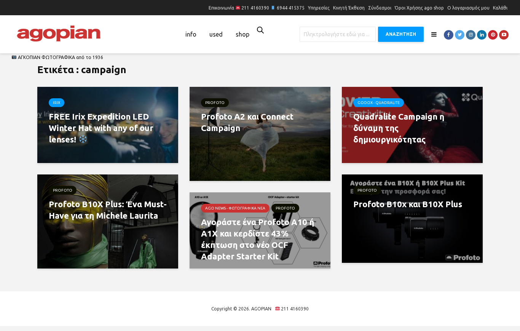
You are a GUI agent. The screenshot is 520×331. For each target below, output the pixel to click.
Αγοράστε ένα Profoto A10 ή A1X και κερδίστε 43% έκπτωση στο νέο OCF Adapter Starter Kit (257, 239)
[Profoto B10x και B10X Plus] (412, 217)
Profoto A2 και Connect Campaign (247, 122)
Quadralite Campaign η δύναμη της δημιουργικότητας (398, 128)
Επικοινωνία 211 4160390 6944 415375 (257, 7)
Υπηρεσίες (319, 7)
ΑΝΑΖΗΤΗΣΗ (401, 34)
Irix (56, 103)
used (216, 34)
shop (242, 34)
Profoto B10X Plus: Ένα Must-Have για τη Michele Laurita (108, 209)
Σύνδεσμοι (379, 7)
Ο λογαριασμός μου (468, 7)
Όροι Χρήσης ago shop (419, 7)
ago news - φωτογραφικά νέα (235, 208)
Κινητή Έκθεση (349, 7)
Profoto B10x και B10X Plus (407, 204)
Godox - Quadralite (378, 103)
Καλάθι (500, 7)
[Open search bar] (260, 30)
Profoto (215, 103)
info (190, 34)
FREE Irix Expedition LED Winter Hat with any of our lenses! (101, 128)
